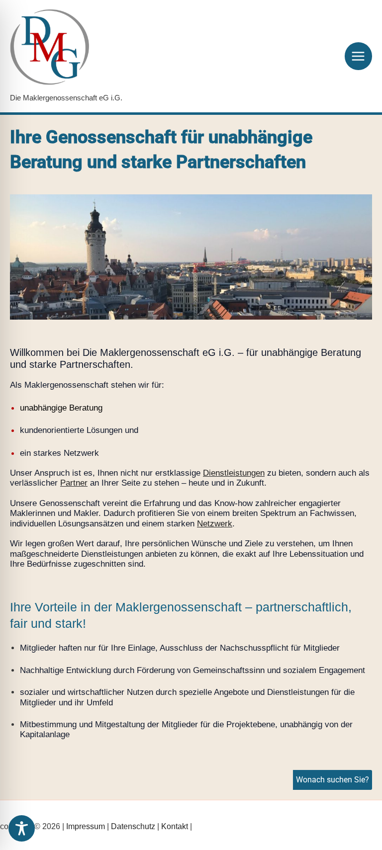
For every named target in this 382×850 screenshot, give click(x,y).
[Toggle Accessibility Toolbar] (21, 828)
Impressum (85, 826)
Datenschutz (133, 826)
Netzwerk (214, 523)
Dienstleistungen (234, 473)
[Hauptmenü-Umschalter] (359, 56)
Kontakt (174, 826)
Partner (74, 483)
